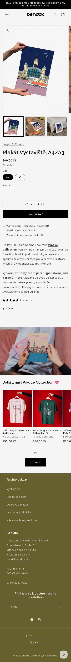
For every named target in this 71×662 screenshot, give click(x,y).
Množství (7, 184)
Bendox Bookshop (31, 655)
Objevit (35, 462)
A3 (20, 177)
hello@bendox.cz (17, 559)
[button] (7, 14)
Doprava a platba (17, 504)
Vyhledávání (14, 489)
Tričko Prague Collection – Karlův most (17, 432)
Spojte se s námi (17, 496)
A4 (7, 177)
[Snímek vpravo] (43, 453)
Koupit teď (35, 214)
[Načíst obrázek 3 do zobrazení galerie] (57, 126)
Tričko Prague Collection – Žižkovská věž (47, 432)
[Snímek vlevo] (28, 453)
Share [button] (9, 308)
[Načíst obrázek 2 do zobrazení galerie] (35, 126)
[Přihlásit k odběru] (60, 607)
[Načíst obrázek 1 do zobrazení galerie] (13, 126)
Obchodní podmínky (19, 512)
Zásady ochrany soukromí (22, 520)
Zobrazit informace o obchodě (24, 235)
